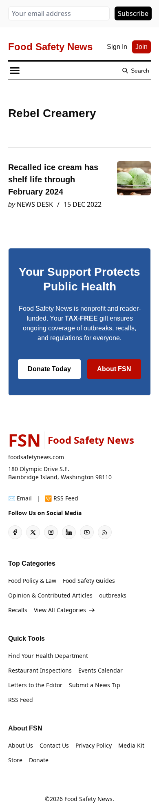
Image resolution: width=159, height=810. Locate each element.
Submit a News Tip (94, 685)
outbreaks (112, 595)
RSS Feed (20, 700)
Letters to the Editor (35, 685)
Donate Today (49, 368)
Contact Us (54, 745)
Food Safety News (88, 799)
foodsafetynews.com (36, 457)
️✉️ (20, 498)
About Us (20, 745)
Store (15, 760)
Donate (39, 760)
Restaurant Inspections (40, 670)
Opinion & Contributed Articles (50, 595)
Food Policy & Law (32, 580)
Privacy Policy (93, 745)
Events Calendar (100, 670)
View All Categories (60, 610)
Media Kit (131, 745)
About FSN (114, 368)
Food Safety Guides (89, 580)
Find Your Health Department (48, 656)
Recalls (17, 610)
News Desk (35, 204)
